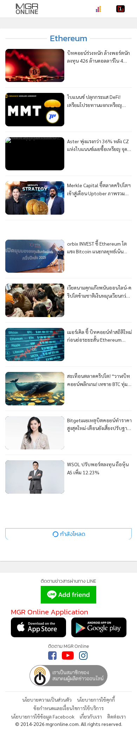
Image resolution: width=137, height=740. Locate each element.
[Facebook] (52, 655)
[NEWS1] (120, 8)
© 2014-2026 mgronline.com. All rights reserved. (68, 724)
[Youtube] (68, 655)
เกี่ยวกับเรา (91, 716)
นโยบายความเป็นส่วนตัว (47, 699)
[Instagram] (83, 655)
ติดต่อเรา (116, 716)
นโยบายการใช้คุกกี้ (96, 699)
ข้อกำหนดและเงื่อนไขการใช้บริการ (68, 708)
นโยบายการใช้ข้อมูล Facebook (42, 716)
